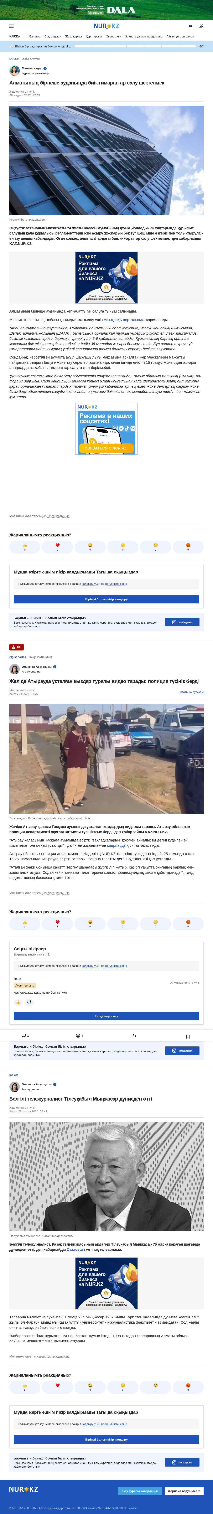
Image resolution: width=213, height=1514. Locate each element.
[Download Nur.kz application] (106, 10)
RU (191, 26)
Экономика (113, 36)
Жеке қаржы (73, 36)
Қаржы (15, 36)
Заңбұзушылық (40, 657)
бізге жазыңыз (58, 516)
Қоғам (13, 1074)
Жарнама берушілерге (184, 1491)
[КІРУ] (201, 26)
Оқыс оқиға (17, 657)
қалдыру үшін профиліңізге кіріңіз (104, 583)
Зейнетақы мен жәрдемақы (143, 36)
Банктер (34, 36)
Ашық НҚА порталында (124, 320)
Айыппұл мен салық (180, 36)
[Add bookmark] (188, 1036)
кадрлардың (118, 845)
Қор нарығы (94, 36)
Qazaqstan (76, 1249)
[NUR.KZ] (106, 26)
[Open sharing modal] (134, 1035)
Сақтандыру (53, 36)
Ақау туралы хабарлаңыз (139, 1491)
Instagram (185, 622)
